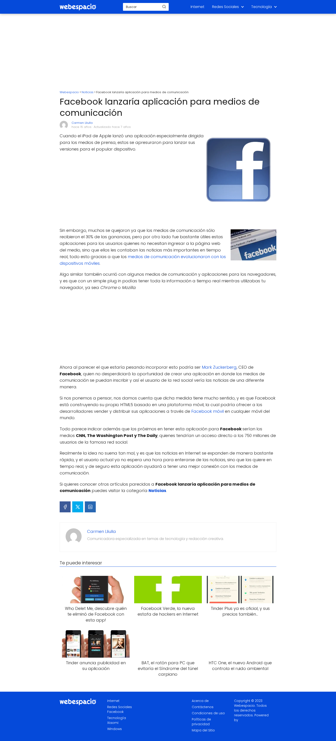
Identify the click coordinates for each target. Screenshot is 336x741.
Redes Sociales (225, 6)
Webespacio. (245, 705)
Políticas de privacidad (201, 721)
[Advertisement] (168, 53)
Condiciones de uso (208, 713)
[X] (77, 506)
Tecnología (261, 6)
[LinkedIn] (90, 506)
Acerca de (200, 701)
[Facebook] (65, 506)
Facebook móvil (207, 411)
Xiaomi (112, 722)
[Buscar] (164, 6)
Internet (197, 6)
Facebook (115, 711)
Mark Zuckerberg (219, 367)
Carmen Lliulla (82, 123)
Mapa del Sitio (203, 730)
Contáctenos (202, 707)
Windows (114, 729)
